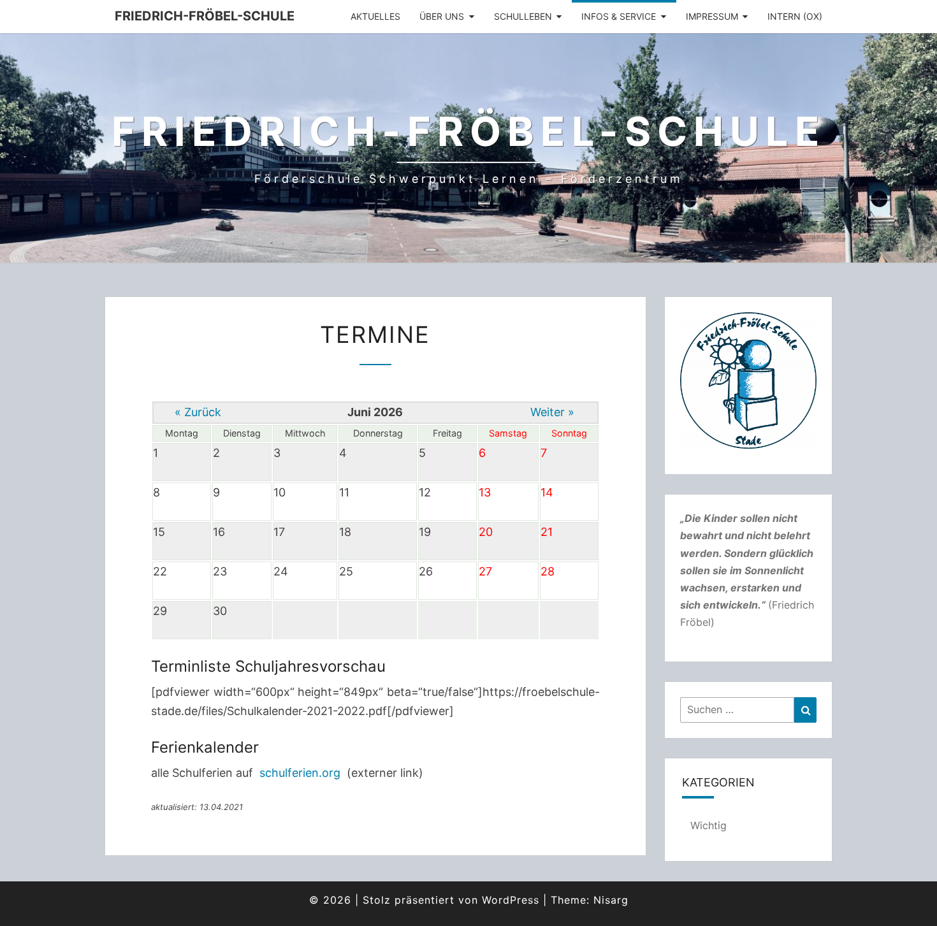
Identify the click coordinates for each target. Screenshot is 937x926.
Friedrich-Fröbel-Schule (204, 16)
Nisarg (610, 899)
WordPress (510, 899)
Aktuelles (375, 16)
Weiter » (552, 412)
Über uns (441, 16)
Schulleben (523, 16)
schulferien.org (299, 772)
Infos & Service (618, 16)
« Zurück (198, 412)
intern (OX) (794, 16)
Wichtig (708, 825)
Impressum (712, 16)
